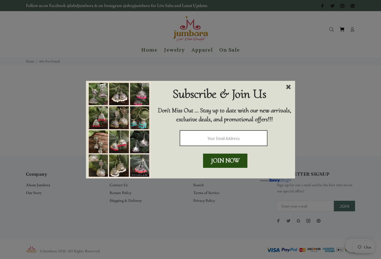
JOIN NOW (225, 160)
